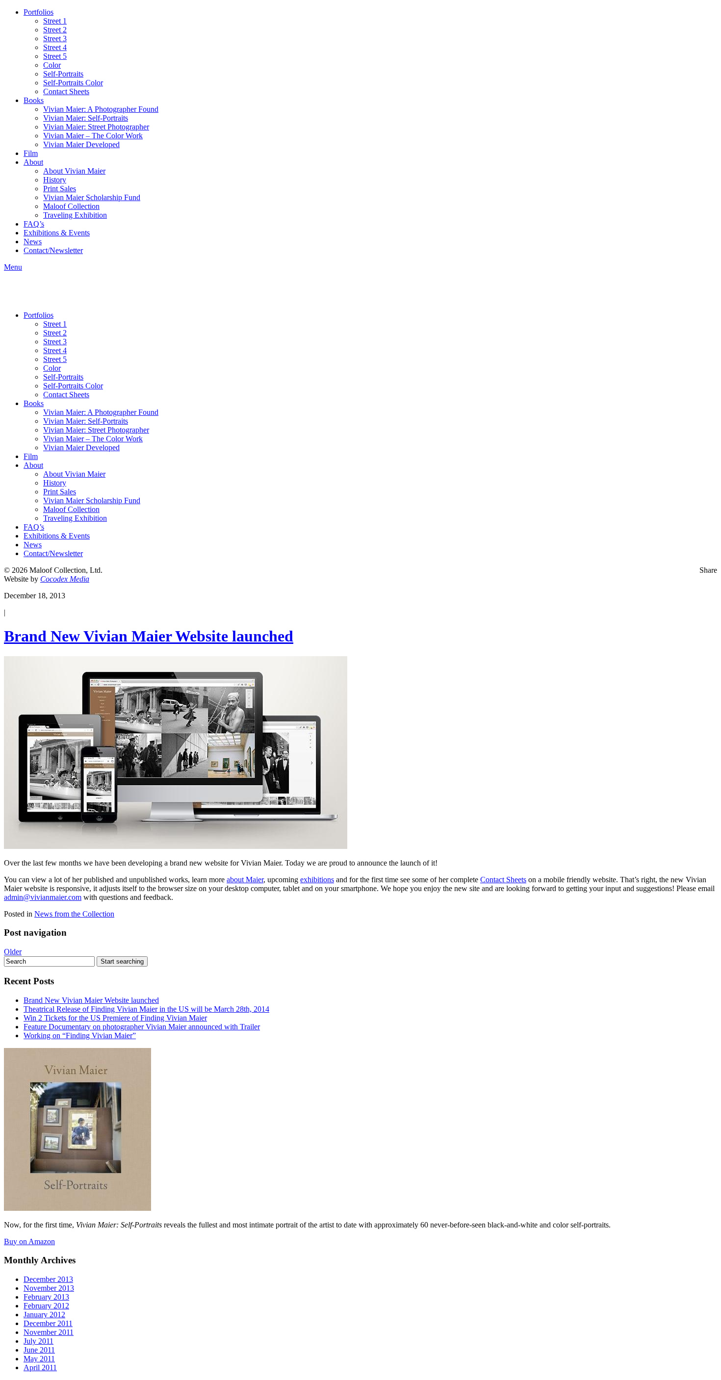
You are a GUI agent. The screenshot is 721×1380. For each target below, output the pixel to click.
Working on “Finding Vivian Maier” (80, 1035)
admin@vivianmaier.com (42, 897)
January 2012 (44, 1314)
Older (13, 951)
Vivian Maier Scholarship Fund (91, 197)
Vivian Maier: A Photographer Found (100, 109)
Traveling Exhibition (75, 215)
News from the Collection (74, 914)
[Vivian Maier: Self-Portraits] (77, 1208)
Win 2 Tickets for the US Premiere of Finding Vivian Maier (115, 1018)
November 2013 (49, 1288)
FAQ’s (34, 224)
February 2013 (46, 1297)
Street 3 (55, 38)
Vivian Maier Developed (81, 144)
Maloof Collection (71, 206)
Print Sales (59, 188)
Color (52, 65)
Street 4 (55, 47)
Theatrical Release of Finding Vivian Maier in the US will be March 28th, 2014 (146, 1009)
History (54, 180)
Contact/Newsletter (53, 250)
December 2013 (48, 1279)
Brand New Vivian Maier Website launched (148, 636)
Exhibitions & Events (57, 233)
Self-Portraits (63, 74)
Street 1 (55, 21)
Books (34, 100)
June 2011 (39, 1350)
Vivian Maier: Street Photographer (96, 127)
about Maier (245, 879)
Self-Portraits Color (73, 82)
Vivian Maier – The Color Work (93, 135)
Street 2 (55, 30)
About (33, 162)
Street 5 (55, 56)
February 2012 (46, 1306)
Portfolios (38, 12)
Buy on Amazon (29, 1241)
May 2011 (39, 1358)
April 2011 (40, 1367)
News (33, 241)
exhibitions (317, 879)
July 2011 (38, 1341)
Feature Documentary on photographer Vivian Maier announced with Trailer (142, 1026)
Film (31, 153)
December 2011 (48, 1323)
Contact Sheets (66, 91)
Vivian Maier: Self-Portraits (85, 118)
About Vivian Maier (74, 171)
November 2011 (49, 1332)
